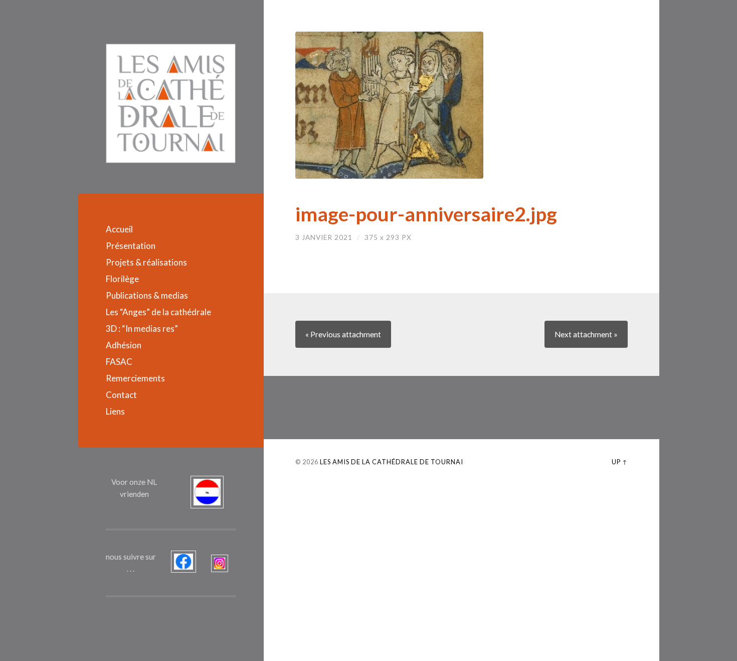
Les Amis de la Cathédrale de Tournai (391, 462)
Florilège (122, 279)
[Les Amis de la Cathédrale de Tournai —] (171, 103)
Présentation (130, 245)
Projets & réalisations (146, 262)
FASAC (119, 361)
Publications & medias (147, 295)
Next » (586, 334)
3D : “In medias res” (142, 328)
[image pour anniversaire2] (461, 105)
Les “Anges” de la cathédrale (158, 312)
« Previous (343, 334)
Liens (115, 411)
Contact (121, 394)
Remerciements (135, 378)
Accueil (119, 229)
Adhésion (123, 345)
